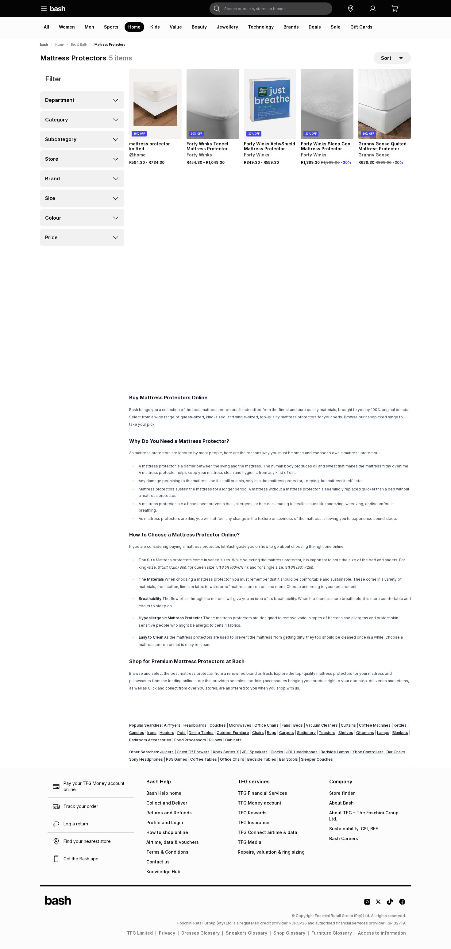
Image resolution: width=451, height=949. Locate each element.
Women (67, 26)
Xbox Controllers (368, 752)
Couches (218, 725)
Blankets (400, 732)
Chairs (258, 732)
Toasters (327, 732)
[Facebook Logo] (402, 904)
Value (176, 26)
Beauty (199, 26)
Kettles (400, 725)
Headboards (194, 725)
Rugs (271, 732)
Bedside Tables (261, 759)
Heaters (167, 732)
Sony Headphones (146, 759)
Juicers (167, 752)
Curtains (348, 725)
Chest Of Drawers (193, 752)
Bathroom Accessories (150, 740)
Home (134, 26)
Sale (336, 26)
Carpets (286, 732)
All (46, 26)
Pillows (215, 740)
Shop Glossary (289, 933)
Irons (151, 732)
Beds (298, 725)
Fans (286, 725)
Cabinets (233, 740)
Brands (291, 26)
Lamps (383, 732)
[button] (351, 8)
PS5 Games (176, 759)
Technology (261, 26)
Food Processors (190, 740)
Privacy (167, 933)
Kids (155, 26)
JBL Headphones (302, 752)
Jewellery (227, 26)
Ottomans (365, 732)
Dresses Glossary (200, 933)
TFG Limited (140, 933)
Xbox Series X (226, 752)
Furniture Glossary (331, 933)
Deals (315, 26)
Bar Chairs (396, 752)
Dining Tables (201, 732)
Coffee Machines (375, 725)
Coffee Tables (203, 759)
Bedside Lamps (335, 752)
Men (89, 26)
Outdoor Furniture (233, 732)
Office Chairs (266, 725)
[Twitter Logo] (378, 904)
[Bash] (44, 44)
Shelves (345, 732)
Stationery (306, 732)
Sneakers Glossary (246, 933)
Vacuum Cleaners (322, 725)
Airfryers (172, 725)
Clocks (277, 752)
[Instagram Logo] (367, 904)
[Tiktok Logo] (390, 904)
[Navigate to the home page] (57, 8)
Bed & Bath (79, 44)
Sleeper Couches (317, 759)
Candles (136, 732)
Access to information (382, 933)
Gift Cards (361, 26)
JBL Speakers (255, 752)
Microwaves (240, 725)
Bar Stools (288, 759)
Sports (111, 26)
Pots (181, 732)
